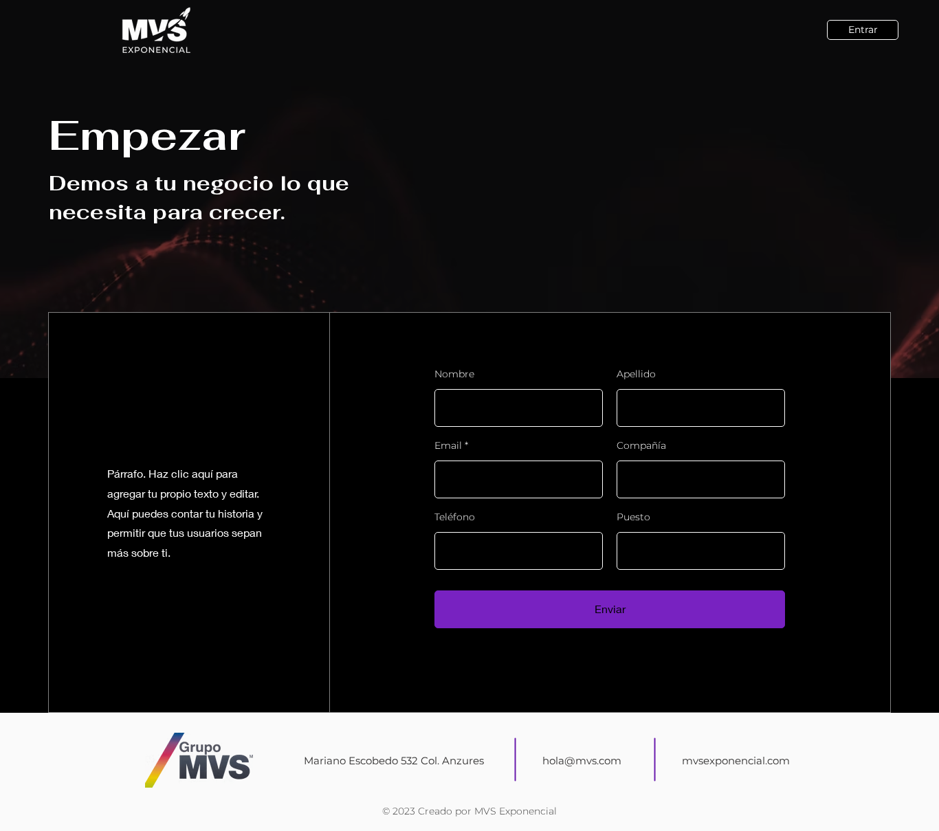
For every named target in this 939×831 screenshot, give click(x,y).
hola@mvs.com (581, 760)
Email (448, 445)
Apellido (636, 374)
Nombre (454, 374)
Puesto (633, 517)
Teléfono (454, 517)
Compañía (641, 445)
